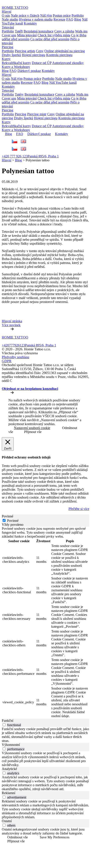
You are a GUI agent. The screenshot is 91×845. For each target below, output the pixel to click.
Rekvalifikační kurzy (16, 63)
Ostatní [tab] (7, 821)
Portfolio (78, 15)
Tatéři (19, 31)
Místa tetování (27, 35)
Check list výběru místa (54, 35)
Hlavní (6, 11)
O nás (6, 15)
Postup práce (62, 15)
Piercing (7, 47)
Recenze (59, 19)
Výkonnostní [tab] (11, 745)
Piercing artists (25, 51)
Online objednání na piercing (64, 51)
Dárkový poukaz (29, 71)
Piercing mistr (36, 114)
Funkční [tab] (7, 720)
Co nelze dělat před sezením (49, 39)
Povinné (13, 520)
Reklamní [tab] (8, 793)
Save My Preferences (54, 837)
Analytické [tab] (9, 769)
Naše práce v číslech (25, 15)
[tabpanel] (45, 623)
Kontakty (30, 23)
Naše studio (10, 19)
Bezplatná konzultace (38, 31)
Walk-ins (81, 31)
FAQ (69, 19)
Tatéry (19, 94)
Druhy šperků (11, 55)
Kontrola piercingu (59, 55)
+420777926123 (13, 345)
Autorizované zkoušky (68, 63)
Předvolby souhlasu (15, 357)
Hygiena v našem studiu (36, 19)
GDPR (6, 361)
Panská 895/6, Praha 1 (43, 156)
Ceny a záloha (64, 31)
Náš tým (46, 15)
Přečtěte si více (78, 509)
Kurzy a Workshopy (16, 67)
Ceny (40, 51)
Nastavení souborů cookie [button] (32, 428)
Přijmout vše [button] (33, 432)
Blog (77, 19)
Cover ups (9, 35)
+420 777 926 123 (15, 156)
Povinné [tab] (7, 516)
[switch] (4, 724)
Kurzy (6, 59)
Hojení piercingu (33, 55)
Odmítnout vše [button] (17, 837)
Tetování (8, 27)
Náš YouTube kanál (63, 82)
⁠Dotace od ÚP (41, 63)
